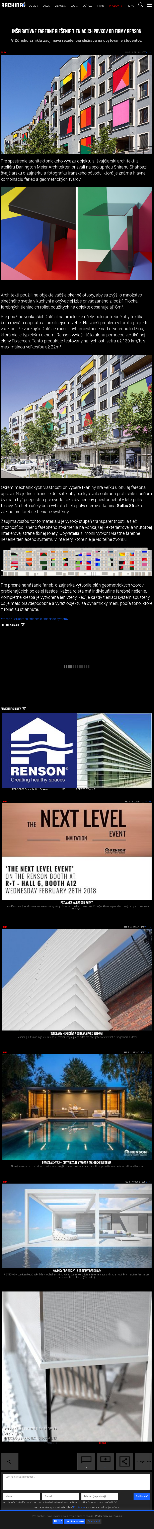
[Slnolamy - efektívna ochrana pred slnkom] (77, 980)
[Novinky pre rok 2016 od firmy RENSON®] (77, 1226)
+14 (150, 927)
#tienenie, (36, 619)
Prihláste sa (79, 1507)
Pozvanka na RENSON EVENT (77, 903)
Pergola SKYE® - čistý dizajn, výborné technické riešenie (76, 1163)
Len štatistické (75, 1521)
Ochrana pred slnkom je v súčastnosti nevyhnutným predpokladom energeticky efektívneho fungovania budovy (77, 1037)
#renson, (7, 619)
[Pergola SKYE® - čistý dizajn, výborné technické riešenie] (77, 1107)
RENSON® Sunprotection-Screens (30, 789)
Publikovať (142, 1496)
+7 (150, 1182)
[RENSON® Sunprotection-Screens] (39, 750)
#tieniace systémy (55, 619)
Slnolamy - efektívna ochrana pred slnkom (77, 1034)
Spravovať (94, 1521)
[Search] (140, 4)
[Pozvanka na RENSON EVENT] (77, 851)
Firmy (100, 5)
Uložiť (57, 1521)
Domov (33, 5)
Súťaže (87, 5)
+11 (150, 802)
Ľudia (74, 5)
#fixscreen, (21, 619)
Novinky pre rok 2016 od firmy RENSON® (77, 1271)
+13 (150, 1053)
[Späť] (9, 1461)
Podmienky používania (108, 1516)
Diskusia (60, 5)
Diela (46, 5)
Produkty (115, 5)
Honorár (133, 5)
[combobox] (140, 4)
